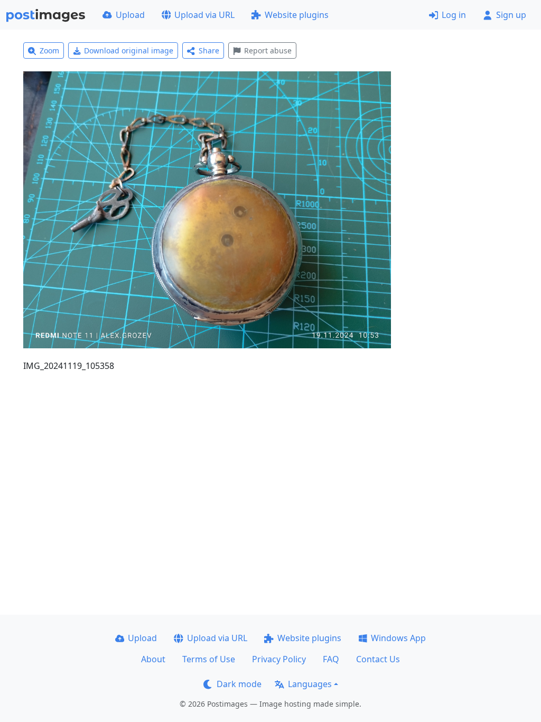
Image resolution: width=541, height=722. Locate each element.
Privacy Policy (279, 659)
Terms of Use (208, 659)
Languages (310, 684)
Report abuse (268, 50)
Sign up (511, 15)
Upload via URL (204, 15)
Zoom (49, 50)
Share (209, 50)
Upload (130, 15)
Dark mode (239, 684)
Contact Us (378, 659)
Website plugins (297, 15)
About (153, 659)
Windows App (398, 638)
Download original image (128, 50)
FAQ (331, 659)
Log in (454, 15)
